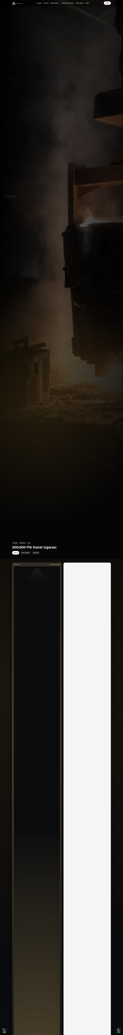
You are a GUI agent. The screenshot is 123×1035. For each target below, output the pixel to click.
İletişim (87, 3)
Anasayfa (39, 3)
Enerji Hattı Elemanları (68, 3)
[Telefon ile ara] (4, 1030)
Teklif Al (107, 3)
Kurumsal (46, 3)
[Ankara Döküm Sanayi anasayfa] (17, 3)
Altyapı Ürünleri (55, 3)
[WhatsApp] (118, 1030)
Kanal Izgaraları (25, 552)
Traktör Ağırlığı (79, 3)
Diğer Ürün (36, 552)
